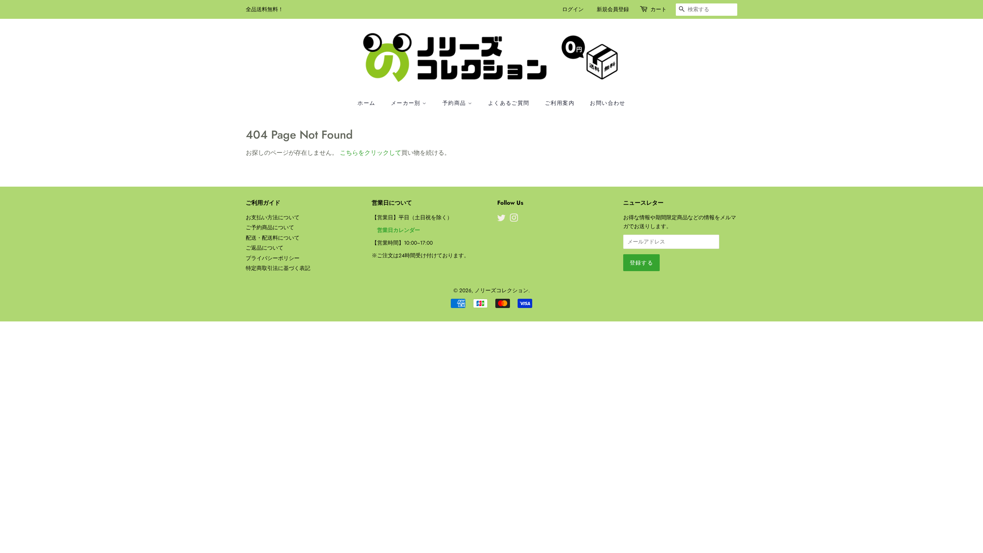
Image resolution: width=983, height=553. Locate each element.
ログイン (573, 9)
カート (658, 9)
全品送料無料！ (264, 9)
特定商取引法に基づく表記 (278, 268)
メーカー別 (406, 103)
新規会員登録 (613, 9)
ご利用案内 (559, 103)
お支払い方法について (273, 217)
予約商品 (455, 103)
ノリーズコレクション (501, 290)
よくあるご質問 (509, 103)
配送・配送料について (273, 238)
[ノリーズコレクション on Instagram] (514, 219)
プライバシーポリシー (273, 258)
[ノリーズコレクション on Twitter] (501, 219)
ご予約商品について (270, 227)
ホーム (366, 103)
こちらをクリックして (370, 152)
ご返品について (264, 248)
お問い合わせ (607, 103)
